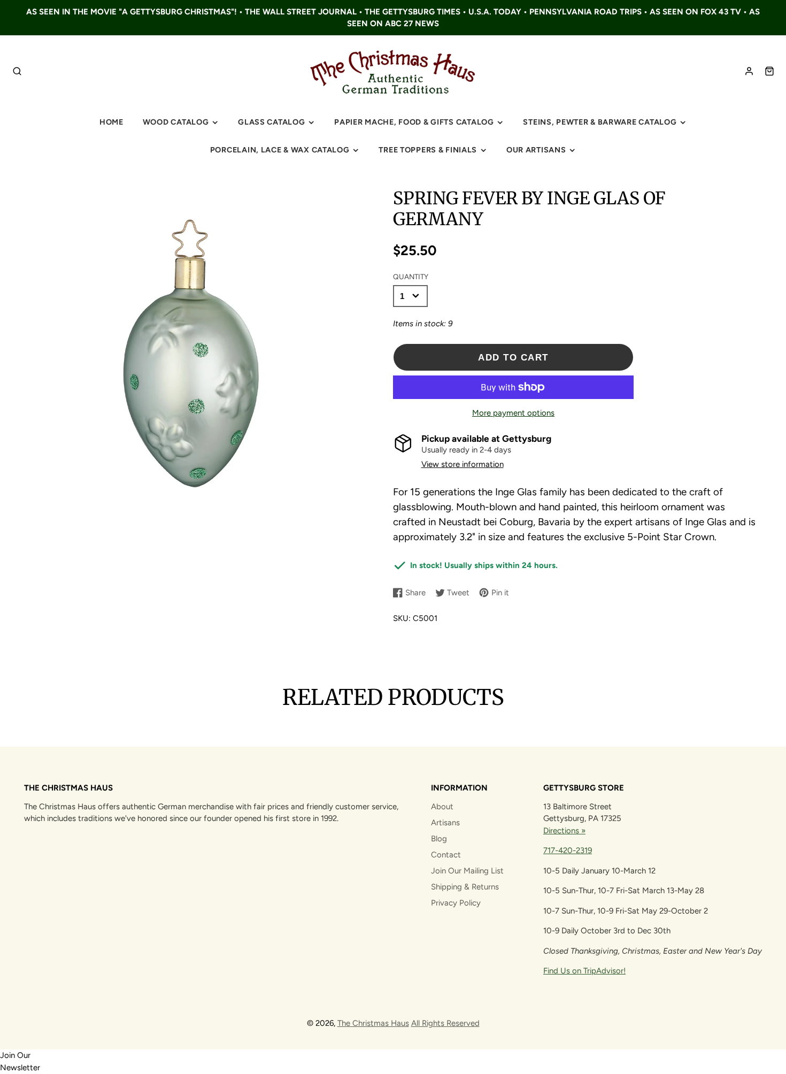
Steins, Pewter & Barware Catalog (599, 122)
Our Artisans (536, 150)
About (442, 806)
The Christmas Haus (373, 1023)
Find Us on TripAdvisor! (584, 971)
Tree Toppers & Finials (428, 150)
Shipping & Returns (465, 887)
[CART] (769, 71)
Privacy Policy (456, 903)
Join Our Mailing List (467, 871)
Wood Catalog (176, 122)
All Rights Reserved (445, 1023)
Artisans (445, 822)
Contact (446, 855)
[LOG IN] (749, 71)
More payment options (513, 413)
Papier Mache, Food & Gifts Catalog (414, 122)
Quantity (410, 276)
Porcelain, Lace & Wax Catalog (280, 150)
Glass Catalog (271, 122)
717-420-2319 (567, 850)
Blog (439, 838)
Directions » (564, 830)
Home (111, 122)
